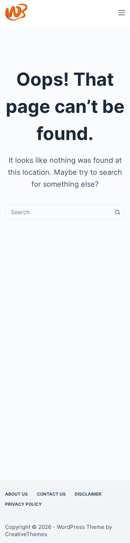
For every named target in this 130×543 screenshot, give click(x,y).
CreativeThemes (26, 534)
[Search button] (118, 212)
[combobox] (57, 212)
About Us (16, 494)
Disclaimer (88, 494)
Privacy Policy (23, 504)
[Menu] (121, 12)
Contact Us (51, 494)
